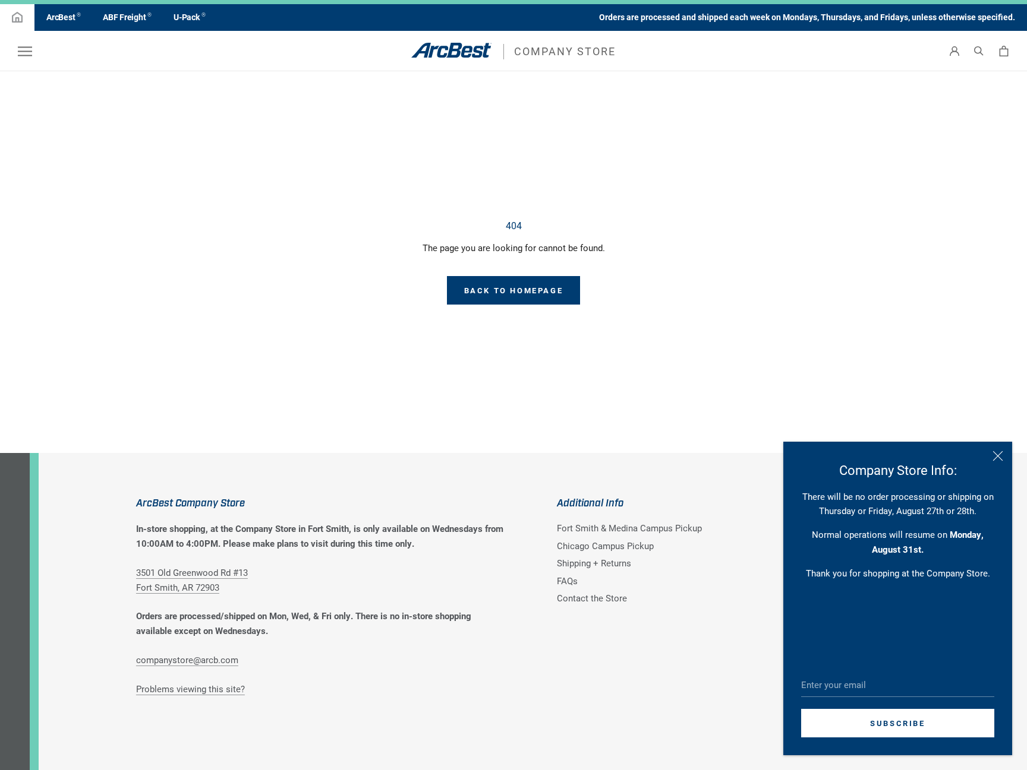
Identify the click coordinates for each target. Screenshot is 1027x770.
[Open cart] (1003, 51)
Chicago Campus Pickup (605, 546)
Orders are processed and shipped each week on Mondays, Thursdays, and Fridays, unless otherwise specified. (807, 17)
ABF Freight (127, 17)
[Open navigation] (25, 51)
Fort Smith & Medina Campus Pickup (629, 528)
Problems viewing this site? (190, 689)
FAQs (567, 581)
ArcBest (63, 17)
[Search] (979, 51)
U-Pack (189, 17)
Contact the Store (592, 598)
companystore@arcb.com (187, 660)
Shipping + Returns (594, 563)
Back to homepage (513, 290)
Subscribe (897, 723)
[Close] (998, 456)
